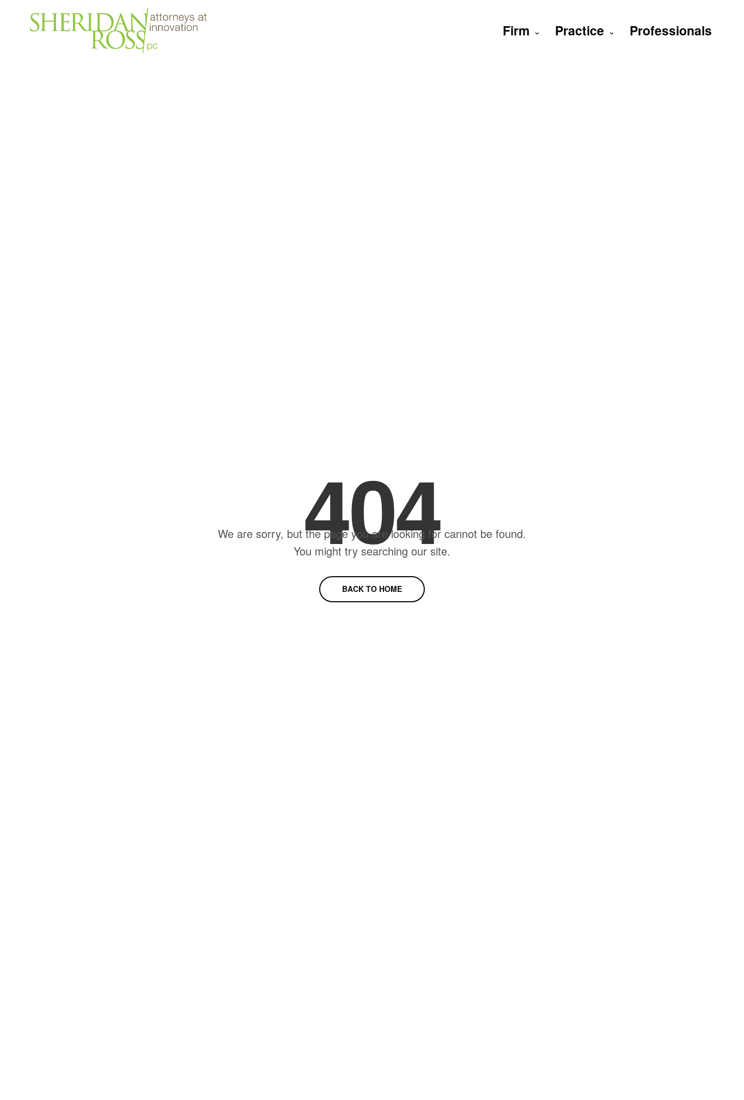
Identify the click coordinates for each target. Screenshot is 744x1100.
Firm (516, 30)
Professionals (671, 30)
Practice (579, 30)
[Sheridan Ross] (118, 30)
